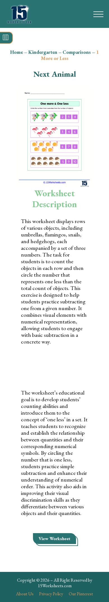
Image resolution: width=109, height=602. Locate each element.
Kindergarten (42, 52)
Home (16, 52)
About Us (25, 593)
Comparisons (77, 52)
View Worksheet (54, 538)
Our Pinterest (81, 593)
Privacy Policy (51, 593)
